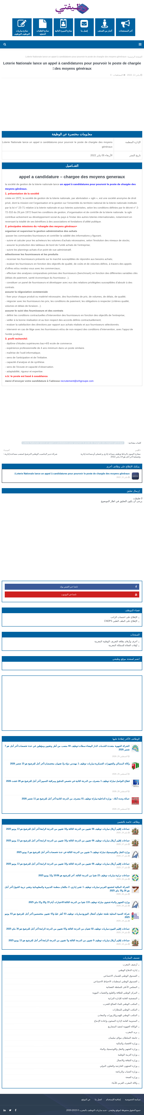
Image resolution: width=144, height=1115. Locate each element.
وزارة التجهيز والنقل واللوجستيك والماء (118, 1049)
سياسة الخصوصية (132, 1099)
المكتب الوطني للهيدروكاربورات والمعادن (117, 1015)
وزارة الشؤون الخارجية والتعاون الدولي (118, 1066)
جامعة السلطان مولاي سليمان (122, 1037)
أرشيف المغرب (130, 964)
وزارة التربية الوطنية (127, 1054)
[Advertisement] (72, 106)
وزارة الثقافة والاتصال (127, 1060)
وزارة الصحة (131, 1077)
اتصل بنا (98, 1099)
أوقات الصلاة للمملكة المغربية (123, 645)
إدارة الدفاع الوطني (127, 970)
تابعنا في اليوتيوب (68, 594)
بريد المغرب (131, 1032)
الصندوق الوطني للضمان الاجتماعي (120, 975)
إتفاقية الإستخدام (113, 1099)
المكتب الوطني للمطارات (125, 1009)
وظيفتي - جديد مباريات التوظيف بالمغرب (97, 1110)
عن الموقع (85, 1099)
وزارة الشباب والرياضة (126, 1071)
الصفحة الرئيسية (135, 56)
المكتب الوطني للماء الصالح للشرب (120, 1004)
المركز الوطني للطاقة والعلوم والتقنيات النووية (114, 992)
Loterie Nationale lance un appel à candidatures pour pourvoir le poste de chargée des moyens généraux (75, 56)
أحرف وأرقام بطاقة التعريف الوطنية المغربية (115, 641)
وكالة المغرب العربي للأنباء (124, 1083)
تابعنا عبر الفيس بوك (69, 586)
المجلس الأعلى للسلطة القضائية (121, 987)
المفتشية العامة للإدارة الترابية (122, 998)
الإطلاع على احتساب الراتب (124, 617)
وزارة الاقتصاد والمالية (126, 1043)
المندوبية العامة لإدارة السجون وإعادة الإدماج (115, 1021)
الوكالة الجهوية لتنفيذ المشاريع (122, 1026)
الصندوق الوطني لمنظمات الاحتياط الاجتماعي (115, 981)
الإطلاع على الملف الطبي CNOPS (120, 621)
